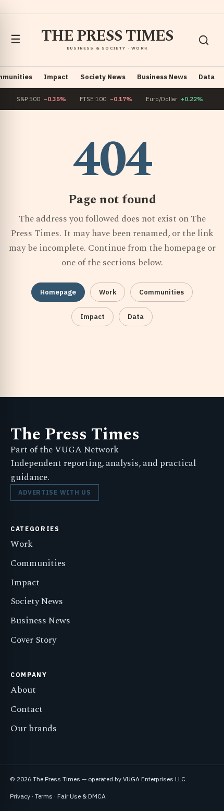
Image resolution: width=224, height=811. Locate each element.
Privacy (20, 796)
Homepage (58, 292)
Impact (56, 76)
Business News (162, 76)
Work (107, 292)
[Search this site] (204, 40)
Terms (44, 796)
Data (206, 76)
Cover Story (33, 640)
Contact (26, 709)
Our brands (33, 728)
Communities (161, 292)
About (23, 690)
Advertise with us (54, 492)
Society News (103, 76)
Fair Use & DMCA (81, 796)
